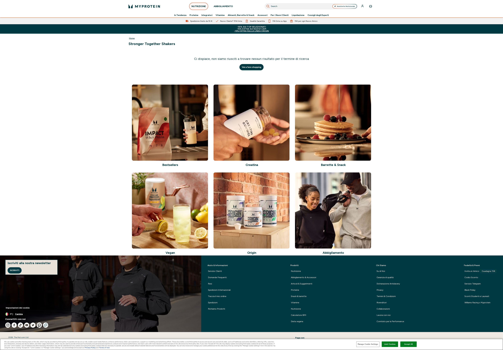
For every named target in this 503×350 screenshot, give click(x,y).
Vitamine (220, 15)
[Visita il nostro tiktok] (20, 325)
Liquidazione (298, 15)
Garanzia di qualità (385, 277)
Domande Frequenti (217, 277)
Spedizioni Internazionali (219, 290)
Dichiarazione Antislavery (388, 284)
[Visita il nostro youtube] (26, 325)
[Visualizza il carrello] (370, 6)
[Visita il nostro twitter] (33, 325)
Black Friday (469, 290)
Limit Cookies (389, 344)
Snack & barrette (299, 296)
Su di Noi (381, 271)
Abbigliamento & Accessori (303, 277)
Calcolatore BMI (298, 315)
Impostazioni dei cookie (18, 308)
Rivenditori (382, 302)
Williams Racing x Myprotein (477, 302)
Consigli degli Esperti (318, 15)
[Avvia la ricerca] (268, 6)
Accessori (262, 15)
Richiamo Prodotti (216, 309)
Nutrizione (296, 271)
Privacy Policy (90, 348)
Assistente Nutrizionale (346, 6)
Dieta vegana (297, 321)
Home (132, 38)
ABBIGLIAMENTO (223, 6)
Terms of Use (104, 348)
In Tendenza (180, 15)
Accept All (408, 344)
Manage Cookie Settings (368, 344)
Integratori (206, 15)
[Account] (363, 6)
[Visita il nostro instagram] (7, 325)
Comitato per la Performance (390, 321)
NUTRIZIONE (199, 6)
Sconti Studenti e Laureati (476, 296)
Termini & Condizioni (386, 296)
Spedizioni (212, 302)
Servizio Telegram (472, 284)
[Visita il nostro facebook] (14, 325)
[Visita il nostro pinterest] (39, 325)
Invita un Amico (479, 271)
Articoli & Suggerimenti (301, 284)
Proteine (194, 15)
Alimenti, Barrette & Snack (241, 15)
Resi (210, 284)
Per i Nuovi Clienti (280, 15)
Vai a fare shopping (251, 67)
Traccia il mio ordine (217, 296)
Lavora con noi (383, 315)
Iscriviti (14, 270)
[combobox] (311, 6)
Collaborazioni (383, 309)
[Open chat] (45, 325)
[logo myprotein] (144, 6)
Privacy (380, 290)
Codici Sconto (471, 277)
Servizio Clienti (215, 271)
